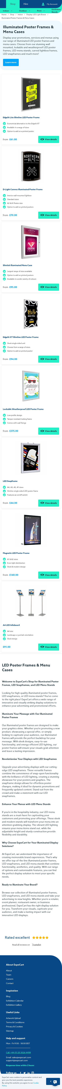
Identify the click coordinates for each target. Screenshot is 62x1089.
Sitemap (10, 1030)
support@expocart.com (17, 1060)
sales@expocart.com (21, 1057)
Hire (26, 4)
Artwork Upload (13, 1018)
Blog (8, 996)
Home (4, 14)
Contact (9, 983)
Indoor (6, 10)
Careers (9, 978)
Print (39, 10)
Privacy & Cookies (14, 1026)
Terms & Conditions (15, 1022)
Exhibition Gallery (14, 1004)
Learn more (10, 62)
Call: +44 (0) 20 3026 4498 (18, 1052)
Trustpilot (36, 944)
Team (8, 974)
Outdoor (23, 10)
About (9, 970)
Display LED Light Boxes (36, 14)
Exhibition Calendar (15, 1000)
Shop (13, 4)
